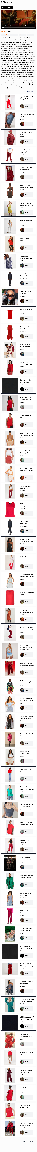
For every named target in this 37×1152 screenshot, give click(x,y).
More (32, 1141)
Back (24, 1141)
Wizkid (3, 31)
